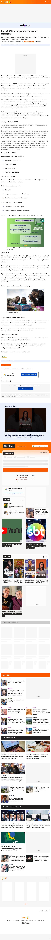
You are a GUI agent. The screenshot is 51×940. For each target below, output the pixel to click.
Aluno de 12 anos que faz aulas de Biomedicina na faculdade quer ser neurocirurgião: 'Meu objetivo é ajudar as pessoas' (16, 799)
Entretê (9, 717)
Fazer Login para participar (25, 388)
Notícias (22, 368)
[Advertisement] (36, 799)
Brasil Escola (15, 368)
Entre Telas (10, 688)
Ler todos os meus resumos (25, 470)
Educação (29, 368)
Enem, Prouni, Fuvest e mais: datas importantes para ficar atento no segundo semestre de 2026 (37, 756)
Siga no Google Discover (12, 494)
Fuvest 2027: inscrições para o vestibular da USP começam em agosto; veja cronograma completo (42, 789)
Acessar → (22, 499)
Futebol (9, 679)
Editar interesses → (44, 452)
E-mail (45, 1)
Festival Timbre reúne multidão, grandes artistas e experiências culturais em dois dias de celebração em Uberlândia (41, 858)
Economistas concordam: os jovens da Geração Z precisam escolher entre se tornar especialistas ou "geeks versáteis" (38, 826)
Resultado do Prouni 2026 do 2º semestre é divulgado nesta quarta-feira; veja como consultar (12, 756)
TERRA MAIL (27, 1)
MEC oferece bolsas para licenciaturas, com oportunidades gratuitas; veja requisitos (11, 848)
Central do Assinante (36, 1)
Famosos (9, 707)
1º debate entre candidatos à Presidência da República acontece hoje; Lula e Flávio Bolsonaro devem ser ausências (12, 826)
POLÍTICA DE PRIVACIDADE (38, 920)
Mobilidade (34, 717)
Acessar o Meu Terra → (21, 446)
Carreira (28, 822)
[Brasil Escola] (4, 357)
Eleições (2, 822)
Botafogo (10, 698)
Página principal (7, 2)
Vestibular (7, 368)
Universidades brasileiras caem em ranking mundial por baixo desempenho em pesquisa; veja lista (16, 789)
